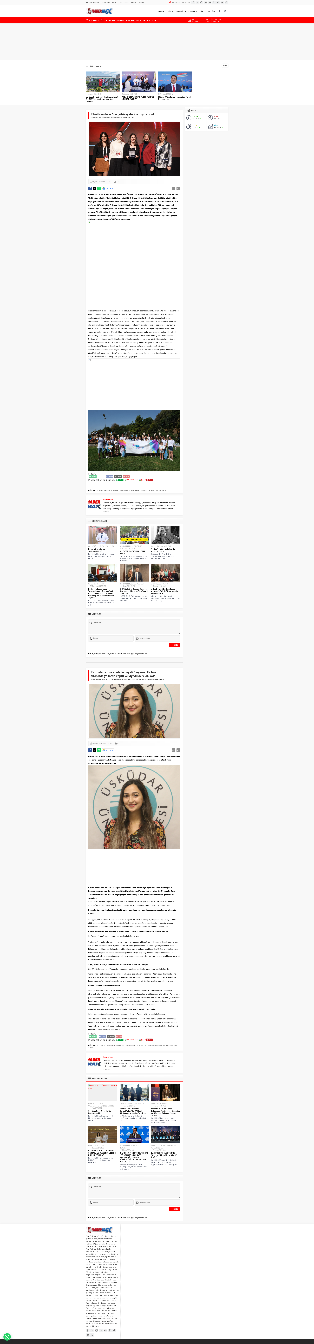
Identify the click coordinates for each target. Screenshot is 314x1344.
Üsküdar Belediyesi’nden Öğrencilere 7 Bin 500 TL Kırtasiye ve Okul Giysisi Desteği (102, 99)
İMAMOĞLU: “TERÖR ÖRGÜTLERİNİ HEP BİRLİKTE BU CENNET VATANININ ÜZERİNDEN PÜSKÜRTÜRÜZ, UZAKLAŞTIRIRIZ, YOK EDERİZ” (134, 1157)
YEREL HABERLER (137, 584)
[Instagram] (201, 2)
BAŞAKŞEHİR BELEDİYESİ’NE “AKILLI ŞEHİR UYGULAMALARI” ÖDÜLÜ (164, 1155)
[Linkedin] (205, 2)
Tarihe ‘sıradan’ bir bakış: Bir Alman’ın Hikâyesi (163, 550)
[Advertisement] (157, 42)
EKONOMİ (129, 1104)
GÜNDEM (127, 546)
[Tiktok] (218, 2)
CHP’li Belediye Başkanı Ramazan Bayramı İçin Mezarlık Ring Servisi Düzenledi (134, 591)
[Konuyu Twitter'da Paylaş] (94, 188)
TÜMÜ (225, 65)
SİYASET (134, 1146)
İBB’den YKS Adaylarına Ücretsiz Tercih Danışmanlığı (174, 98)
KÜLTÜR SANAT (136, 546)
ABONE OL (110, 188)
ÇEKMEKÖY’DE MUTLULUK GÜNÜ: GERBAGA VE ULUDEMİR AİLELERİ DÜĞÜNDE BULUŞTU (102, 1153)
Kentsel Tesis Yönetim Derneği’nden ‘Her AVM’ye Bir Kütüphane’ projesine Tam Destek (134, 1111)
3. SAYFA (154, 584)
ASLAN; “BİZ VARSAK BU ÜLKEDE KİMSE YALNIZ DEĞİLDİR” (138, 98)
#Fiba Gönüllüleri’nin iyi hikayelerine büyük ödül (112, 490)
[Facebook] (193, 2)
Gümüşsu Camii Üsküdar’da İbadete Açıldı (99, 1112)
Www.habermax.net (95, 1106)
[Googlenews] (226, 2)
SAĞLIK (95, 546)
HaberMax (108, 499)
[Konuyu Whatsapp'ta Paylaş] (99, 188)
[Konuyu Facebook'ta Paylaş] (90, 188)
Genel (100, 117)
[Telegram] (222, 2)
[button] (7, 1337)
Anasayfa (94, 117)
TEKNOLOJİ (165, 1104)
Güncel (90, 584)
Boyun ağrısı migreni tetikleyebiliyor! (96, 550)
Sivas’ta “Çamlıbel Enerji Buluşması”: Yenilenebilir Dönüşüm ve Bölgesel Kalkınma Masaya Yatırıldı (165, 1112)
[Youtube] (209, 2)
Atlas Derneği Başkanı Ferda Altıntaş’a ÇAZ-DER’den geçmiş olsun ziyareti (164, 591)
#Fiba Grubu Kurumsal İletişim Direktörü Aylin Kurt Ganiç (147, 490)
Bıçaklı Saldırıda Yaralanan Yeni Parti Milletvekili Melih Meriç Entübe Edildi (131, 20)
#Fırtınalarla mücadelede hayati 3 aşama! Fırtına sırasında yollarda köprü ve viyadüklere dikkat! (128, 1045)
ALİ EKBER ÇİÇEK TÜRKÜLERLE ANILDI (132, 552)
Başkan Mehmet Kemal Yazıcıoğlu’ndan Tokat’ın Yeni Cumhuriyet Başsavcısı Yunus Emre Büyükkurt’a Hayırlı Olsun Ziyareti (101, 593)
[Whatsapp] (214, 2)
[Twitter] (197, 2)
